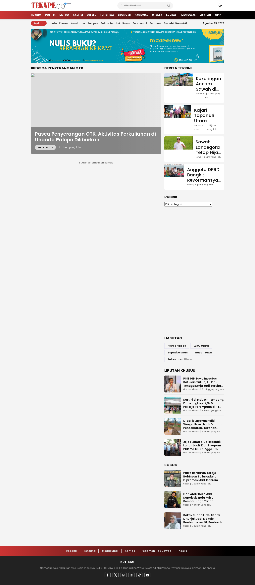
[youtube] (147, 575)
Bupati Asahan (178, 352)
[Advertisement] (194, 271)
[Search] (169, 5)
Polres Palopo (177, 345)
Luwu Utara (201, 345)
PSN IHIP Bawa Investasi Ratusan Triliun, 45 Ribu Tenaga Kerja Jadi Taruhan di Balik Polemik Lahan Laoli (203, 384)
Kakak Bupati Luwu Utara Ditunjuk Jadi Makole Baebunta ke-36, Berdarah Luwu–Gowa (202, 520)
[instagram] (131, 575)
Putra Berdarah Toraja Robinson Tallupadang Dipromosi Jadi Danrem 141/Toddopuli (200, 478)
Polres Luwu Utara (180, 359)
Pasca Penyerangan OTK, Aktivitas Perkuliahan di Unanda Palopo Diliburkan (95, 137)
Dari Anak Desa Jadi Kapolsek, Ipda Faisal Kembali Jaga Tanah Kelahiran (198, 499)
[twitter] (116, 575)
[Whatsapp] (124, 575)
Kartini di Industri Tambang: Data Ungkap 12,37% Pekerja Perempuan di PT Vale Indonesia (203, 405)
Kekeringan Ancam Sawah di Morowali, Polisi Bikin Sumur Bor (208, 91)
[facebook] (108, 575)
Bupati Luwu (203, 352)
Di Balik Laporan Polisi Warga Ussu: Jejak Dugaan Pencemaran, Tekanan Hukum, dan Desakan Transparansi (202, 428)
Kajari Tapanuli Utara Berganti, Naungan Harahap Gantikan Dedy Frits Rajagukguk (207, 131)
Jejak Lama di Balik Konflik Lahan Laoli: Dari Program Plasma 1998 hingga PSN (202, 445)
